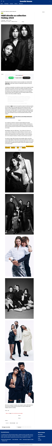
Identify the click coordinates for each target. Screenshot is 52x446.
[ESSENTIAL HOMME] (26, 1)
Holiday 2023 (7, 83)
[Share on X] (26, 22)
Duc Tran (3, 20)
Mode (4, 11)
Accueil (2, 11)
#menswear (10, 98)
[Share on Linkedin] (30, 22)
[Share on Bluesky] (2, 84)
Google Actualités (18, 77)
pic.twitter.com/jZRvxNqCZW (18, 101)
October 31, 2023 (24, 103)
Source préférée (27, 77)
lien (10, 413)
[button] (2, 1)
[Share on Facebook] (25, 22)
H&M (11, 106)
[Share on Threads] (2, 81)
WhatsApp (11, 77)
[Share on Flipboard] (28, 22)
